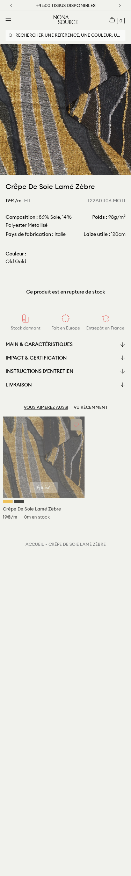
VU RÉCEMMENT (91, 407)
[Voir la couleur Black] (19, 501)
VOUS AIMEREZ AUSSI (46, 407)
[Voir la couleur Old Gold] (8, 501)
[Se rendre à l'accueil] (65, 19)
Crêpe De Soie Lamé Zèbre (77, 544)
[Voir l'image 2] (67, 168)
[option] (65, 109)
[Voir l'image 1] (64, 168)
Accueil (35, 544)
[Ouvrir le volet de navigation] (8, 19)
